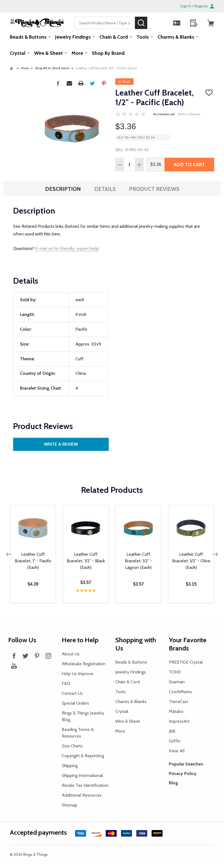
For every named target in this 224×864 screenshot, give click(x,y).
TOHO (175, 672)
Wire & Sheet (48, 53)
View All (177, 750)
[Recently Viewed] (193, 23)
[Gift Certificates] (176, 23)
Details (105, 189)
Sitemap (69, 805)
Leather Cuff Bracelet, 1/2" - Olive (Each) (191, 561)
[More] (49, 36)
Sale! (155, 23)
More (77, 53)
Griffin (175, 741)
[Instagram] (48, 656)
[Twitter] (92, 83)
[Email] (69, 83)
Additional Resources (82, 795)
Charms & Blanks (176, 37)
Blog (173, 782)
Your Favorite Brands (188, 644)
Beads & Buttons (28, 37)
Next (215, 554)
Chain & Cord (113, 37)
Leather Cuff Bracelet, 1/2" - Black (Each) (86, 561)
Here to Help (80, 640)
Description (63, 189)
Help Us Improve (77, 673)
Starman (177, 681)
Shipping (70, 765)
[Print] (81, 83)
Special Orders (75, 703)
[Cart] (210, 23)
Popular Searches (186, 764)
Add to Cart (189, 165)
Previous (8, 554)
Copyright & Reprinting (83, 755)
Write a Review (189, 114)
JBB (172, 731)
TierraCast (178, 701)
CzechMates (180, 691)
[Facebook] (58, 83)
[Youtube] (14, 666)
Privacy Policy (182, 773)
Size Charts (72, 745)
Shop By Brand (108, 53)
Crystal (17, 53)
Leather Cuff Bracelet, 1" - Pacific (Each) (33, 561)
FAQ (66, 683)
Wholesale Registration (83, 663)
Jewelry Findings (73, 37)
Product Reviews (154, 189)
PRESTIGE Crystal (186, 662)
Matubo (176, 711)
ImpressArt (179, 721)
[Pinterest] (104, 83)
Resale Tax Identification (85, 785)
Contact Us (72, 693)
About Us (70, 653)
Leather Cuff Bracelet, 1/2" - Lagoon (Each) (138, 561)
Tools (143, 37)
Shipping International (82, 775)
